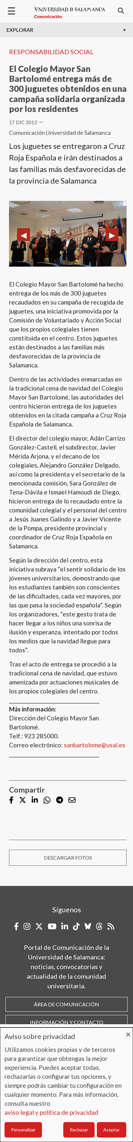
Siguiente (112, 234)
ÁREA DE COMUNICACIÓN (66, 1004)
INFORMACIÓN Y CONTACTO (66, 1022)
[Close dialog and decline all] (128, 1031)
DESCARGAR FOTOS (68, 857)
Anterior (23, 234)
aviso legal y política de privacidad (51, 1112)
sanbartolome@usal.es (94, 745)
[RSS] (110, 926)
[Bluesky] (88, 926)
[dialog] (66, 1084)
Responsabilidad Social (51, 52)
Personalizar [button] (23, 1129)
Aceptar (111, 1129)
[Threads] (99, 926)
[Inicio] (69, 12)
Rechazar (79, 1129)
